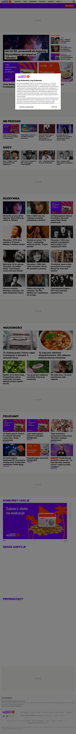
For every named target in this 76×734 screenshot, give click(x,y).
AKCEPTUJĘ (54, 106)
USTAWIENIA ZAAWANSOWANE (26, 107)
